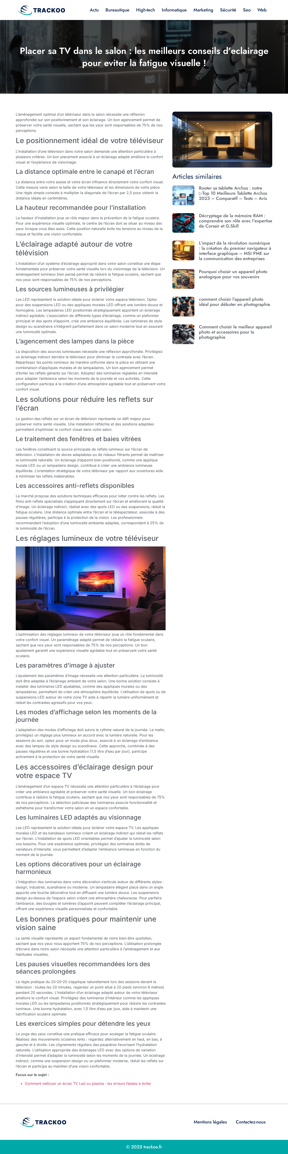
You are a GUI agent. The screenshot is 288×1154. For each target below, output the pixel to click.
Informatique (174, 10)
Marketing (203, 10)
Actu (94, 10)
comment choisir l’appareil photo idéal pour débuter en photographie (234, 302)
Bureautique (117, 10)
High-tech (145, 10)
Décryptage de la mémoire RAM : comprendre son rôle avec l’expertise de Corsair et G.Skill (235, 220)
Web (262, 10)
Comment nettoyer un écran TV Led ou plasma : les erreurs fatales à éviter (88, 1083)
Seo (247, 10)
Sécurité (228, 10)
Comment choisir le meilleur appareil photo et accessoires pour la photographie (235, 332)
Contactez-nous (251, 1122)
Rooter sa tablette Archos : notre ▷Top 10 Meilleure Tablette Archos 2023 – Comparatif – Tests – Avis (233, 193)
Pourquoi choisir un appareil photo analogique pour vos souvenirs (233, 274)
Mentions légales (210, 1122)
